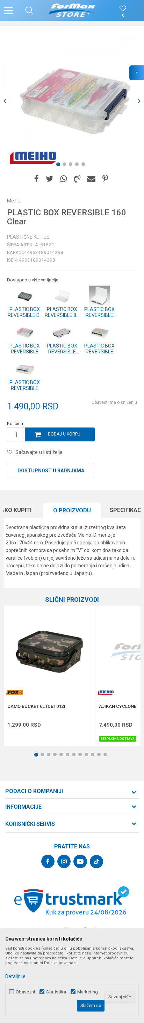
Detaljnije (15, 976)
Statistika (56, 991)
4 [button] (78, 165)
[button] (29, 10)
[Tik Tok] (96, 861)
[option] (72, 101)
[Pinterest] (105, 179)
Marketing (87, 991)
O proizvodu (72, 510)
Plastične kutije (28, 237)
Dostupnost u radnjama (50, 470)
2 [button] (65, 165)
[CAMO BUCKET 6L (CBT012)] (49, 651)
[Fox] (14, 692)
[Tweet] (49, 179)
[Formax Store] (72, 10)
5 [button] (84, 165)
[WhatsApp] (63, 179)
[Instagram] (64, 861)
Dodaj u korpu (64, 434)
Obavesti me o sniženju (114, 402)
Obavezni (25, 991)
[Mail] (91, 179)
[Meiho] (33, 157)
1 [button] (59, 165)
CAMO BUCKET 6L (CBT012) (36, 706)
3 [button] (72, 165)
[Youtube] (80, 861)
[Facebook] (36, 179)
